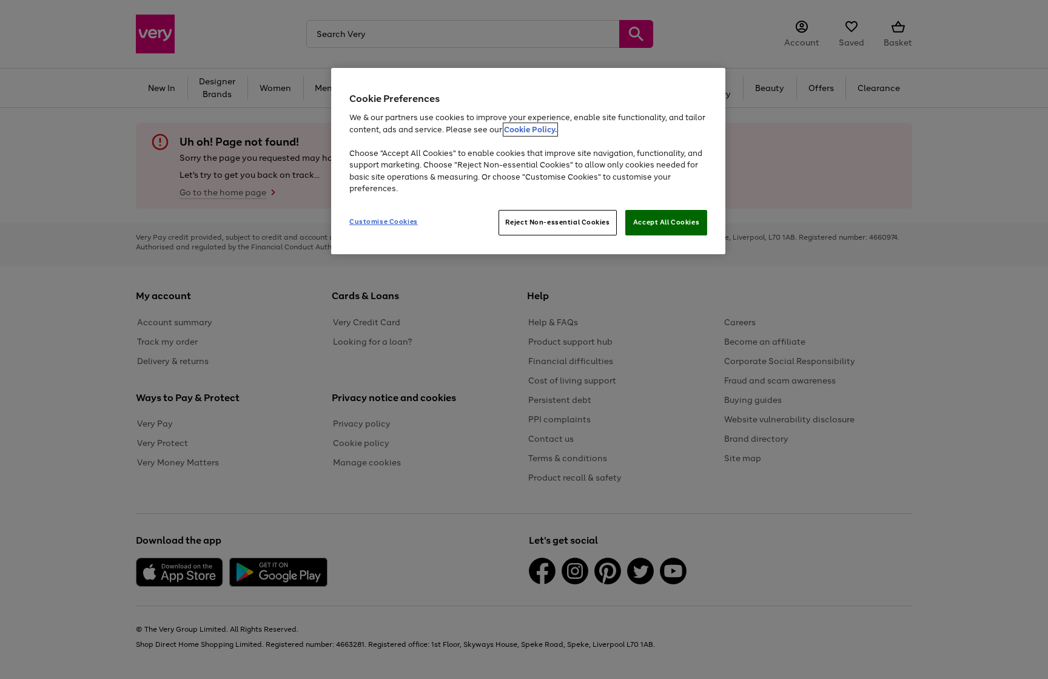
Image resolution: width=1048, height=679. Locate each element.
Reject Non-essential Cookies (557, 222)
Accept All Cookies (666, 222)
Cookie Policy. (530, 129)
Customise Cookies (383, 221)
